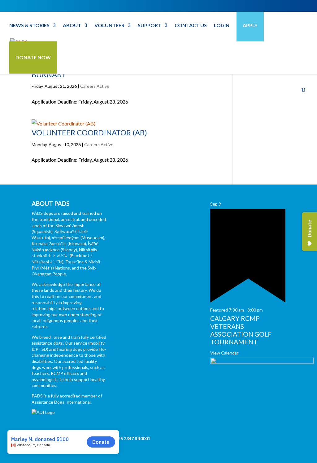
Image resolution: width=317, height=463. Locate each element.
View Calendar (224, 352)
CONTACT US (191, 25)
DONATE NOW (33, 57)
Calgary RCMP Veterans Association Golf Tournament (240, 330)
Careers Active (94, 86)
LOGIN (221, 25)
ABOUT (72, 25)
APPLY (250, 25)
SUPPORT (149, 25)
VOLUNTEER (109, 25)
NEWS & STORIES (29, 25)
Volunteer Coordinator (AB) (89, 132)
